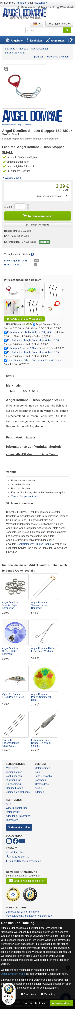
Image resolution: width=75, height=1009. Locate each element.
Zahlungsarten (14, 776)
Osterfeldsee (42, 784)
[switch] (8, 1001)
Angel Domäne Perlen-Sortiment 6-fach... (41, 697)
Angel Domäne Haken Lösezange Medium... (43, 650)
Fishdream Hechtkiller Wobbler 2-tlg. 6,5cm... (31, 332)
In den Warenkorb (40, 216)
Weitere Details (13, 177)
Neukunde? (40, 2)
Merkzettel (47, 7)
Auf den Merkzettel (39, 224)
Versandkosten (14, 772)
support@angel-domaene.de (25, 861)
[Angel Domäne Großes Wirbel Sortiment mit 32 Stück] (15, 632)
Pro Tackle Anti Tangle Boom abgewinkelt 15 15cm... (35, 352)
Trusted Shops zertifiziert (24, 496)
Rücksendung (13, 780)
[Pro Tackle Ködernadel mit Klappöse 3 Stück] (15, 724)
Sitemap (39, 792)
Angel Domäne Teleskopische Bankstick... (39, 605)
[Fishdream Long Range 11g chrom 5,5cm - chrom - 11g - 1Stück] (44, 724)
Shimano (34, 911)
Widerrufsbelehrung (17, 808)
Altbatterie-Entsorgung (18, 816)
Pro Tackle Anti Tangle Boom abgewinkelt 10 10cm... (35, 340)
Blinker (24, 911)
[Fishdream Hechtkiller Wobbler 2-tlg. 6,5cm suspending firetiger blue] (32, 290)
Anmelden (21, 2)
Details (10, 376)
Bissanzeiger (13, 911)
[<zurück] (39, 56)
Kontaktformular (14, 852)
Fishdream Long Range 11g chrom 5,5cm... (41, 743)
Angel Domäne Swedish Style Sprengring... (10, 605)
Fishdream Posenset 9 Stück (22, 348)
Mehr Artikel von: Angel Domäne (16, 125)
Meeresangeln (14, 915)
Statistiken (30, 994)
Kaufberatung (13, 784)
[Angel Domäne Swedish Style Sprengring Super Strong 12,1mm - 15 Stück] (15, 586)
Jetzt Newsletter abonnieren (29, 880)
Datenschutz (13, 812)
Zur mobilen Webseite (18, 792)
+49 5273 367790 (19, 856)
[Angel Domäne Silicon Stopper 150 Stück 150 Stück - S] (12, 290)
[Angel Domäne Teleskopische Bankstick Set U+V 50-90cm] (44, 586)
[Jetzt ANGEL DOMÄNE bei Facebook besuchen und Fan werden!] (9, 843)
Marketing (49, 994)
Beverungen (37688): (15, 260)
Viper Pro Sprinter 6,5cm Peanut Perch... (14, 695)
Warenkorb (67, 7)
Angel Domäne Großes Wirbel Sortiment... (10, 651)
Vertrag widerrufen (19, 827)
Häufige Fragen (14, 788)
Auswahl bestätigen (36, 1003)
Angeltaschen (29, 915)
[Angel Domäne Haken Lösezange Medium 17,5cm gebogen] (44, 632)
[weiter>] (65, 56)
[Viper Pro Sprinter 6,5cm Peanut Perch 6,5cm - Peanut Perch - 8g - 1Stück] (15, 678)
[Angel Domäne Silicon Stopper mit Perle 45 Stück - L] (53, 307)
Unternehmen (42, 768)
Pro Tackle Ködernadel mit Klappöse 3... (10, 743)
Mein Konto (28, 7)
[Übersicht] (52, 56)
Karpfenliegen (45, 915)
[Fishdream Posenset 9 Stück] (12, 307)
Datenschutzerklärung (13, 973)
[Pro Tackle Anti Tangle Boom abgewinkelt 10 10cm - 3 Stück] (52, 290)
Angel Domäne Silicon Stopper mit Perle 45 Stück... (35, 360)
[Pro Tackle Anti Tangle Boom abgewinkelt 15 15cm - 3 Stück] (32, 307)
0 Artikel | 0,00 (60, 23)
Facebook (40, 780)
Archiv (38, 788)
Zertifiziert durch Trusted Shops (34, 544)
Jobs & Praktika (43, 776)
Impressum (12, 820)
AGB (8, 804)
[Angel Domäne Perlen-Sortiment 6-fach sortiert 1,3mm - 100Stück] (44, 678)
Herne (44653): (12, 264)
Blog (37, 772)
